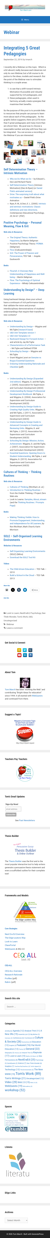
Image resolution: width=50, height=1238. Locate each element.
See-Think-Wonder (34, 1063)
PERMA (39, 243)
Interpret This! (27, 1053)
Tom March (10, 689)
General (33, 1048)
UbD (30, 617)
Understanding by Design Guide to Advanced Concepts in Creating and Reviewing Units (26, 425)
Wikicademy (27, 1086)
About (36, 499)
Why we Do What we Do (21, 179)
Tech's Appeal (35, 1066)
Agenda (18, 1030)
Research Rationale (13, 974)
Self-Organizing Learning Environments (27, 551)
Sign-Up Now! (11, 804)
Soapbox (9, 1066)
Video (11, 1082)
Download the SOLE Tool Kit (22, 557)
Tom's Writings (15, 1078)
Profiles (8, 978)
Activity (8, 1031)
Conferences (18, 1038)
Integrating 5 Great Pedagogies (22, 51)
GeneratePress (38, 1234)
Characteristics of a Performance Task (27, 345)
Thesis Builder (15, 861)
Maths (29, 1056)
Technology (12, 1069)
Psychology (35, 613)
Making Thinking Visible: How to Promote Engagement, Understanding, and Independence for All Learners (27, 520)
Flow (12, 250)
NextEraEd (25, 613)
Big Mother (35, 1034)
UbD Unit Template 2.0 (20, 336)
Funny (22, 1049)
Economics (26, 1042)
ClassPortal (10, 945)
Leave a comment (14, 628)
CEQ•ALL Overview (13, 971)
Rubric (8, 982)
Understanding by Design (21, 326)
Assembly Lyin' (24, 1034)
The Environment (27, 1070)
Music (35, 1056)
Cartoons (8, 1038)
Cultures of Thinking (19, 487)
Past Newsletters (27, 820)
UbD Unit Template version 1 (23, 332)
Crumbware (29, 1038)
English (12, 1045)
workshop (15, 1090)
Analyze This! (32, 1031)
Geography (9, 1053)
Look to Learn (12, 613)
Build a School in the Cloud (22, 575)
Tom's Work (22, 617)
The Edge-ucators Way (15, 938)
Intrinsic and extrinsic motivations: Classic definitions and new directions (28, 206)
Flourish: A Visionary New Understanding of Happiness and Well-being (27, 274)
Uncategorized (10, 620)
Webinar (10, 624)
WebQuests (37, 695)
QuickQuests (12, 1063)
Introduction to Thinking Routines (25, 490)
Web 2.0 (24, 1082)
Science (22, 1063)
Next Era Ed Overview (14, 934)
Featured (24, 1045)
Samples (29, 499)
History (18, 1053)
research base (25, 329)
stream (43, 499)
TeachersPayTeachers (22, 1066)
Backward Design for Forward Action (27, 339)
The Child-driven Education (22, 569)
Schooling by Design (19, 351)
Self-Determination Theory (22, 185)
